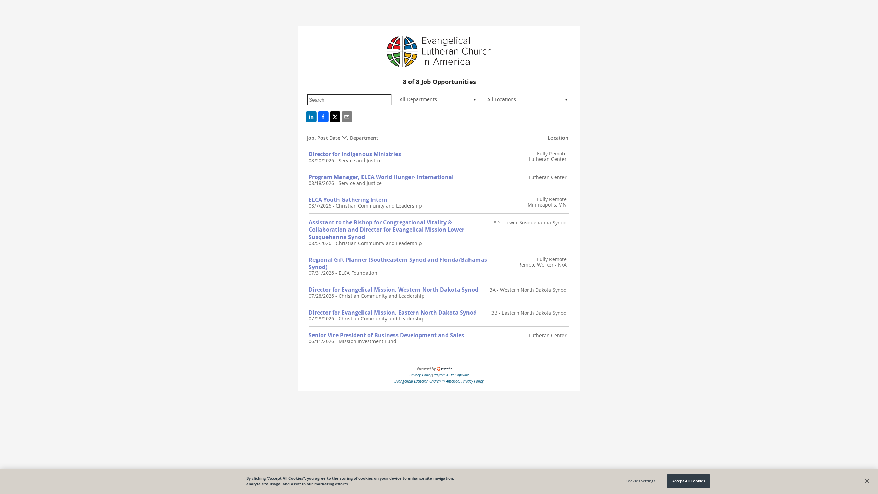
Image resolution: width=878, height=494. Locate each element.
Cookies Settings (640, 481)
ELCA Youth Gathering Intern (348, 199)
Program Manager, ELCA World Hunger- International (381, 177)
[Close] (867, 481)
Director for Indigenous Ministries (355, 154)
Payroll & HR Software (451, 374)
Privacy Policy (420, 374)
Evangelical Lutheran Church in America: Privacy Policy (439, 381)
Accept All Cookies (688, 481)
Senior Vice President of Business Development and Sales (386, 335)
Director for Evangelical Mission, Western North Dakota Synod (393, 289)
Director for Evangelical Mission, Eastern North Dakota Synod (393, 312)
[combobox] (437, 99)
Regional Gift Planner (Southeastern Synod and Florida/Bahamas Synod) (398, 263)
